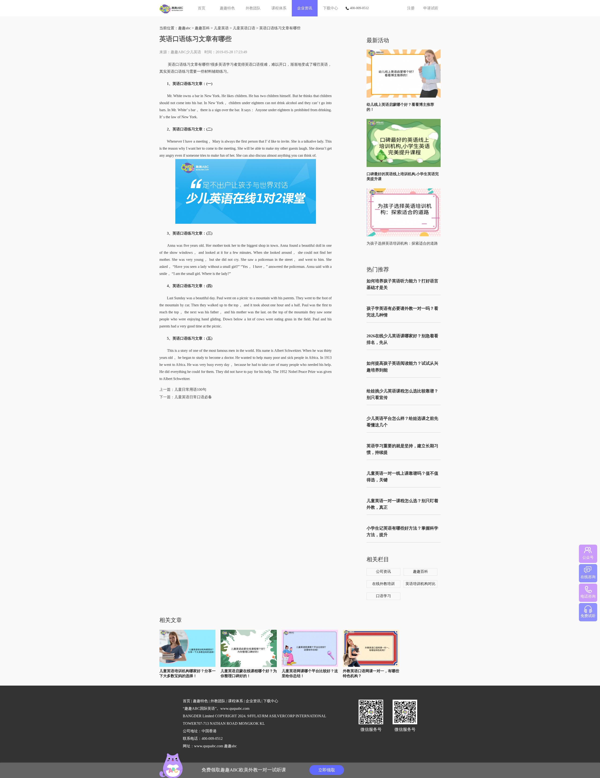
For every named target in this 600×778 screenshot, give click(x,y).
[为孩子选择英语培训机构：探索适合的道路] (405, 235)
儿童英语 (221, 28)
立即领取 (326, 770)
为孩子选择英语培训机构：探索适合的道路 (402, 243)
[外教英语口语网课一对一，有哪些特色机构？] (371, 666)
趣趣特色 (227, 8)
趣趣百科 (202, 28)
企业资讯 (304, 8)
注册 (411, 8)
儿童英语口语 (244, 28)
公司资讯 (383, 571)
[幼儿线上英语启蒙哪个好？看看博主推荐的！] (405, 96)
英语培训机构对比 (420, 584)
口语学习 (383, 596)
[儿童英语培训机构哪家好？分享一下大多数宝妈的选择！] (187, 666)
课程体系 (278, 8)
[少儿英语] (172, 8)
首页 (201, 8)
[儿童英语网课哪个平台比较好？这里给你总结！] (310, 666)
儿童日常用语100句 (190, 389)
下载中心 (330, 8)
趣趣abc (184, 28)
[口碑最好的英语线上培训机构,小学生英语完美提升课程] (405, 166)
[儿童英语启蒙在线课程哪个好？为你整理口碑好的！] (249, 666)
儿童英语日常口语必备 (193, 397)
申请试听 (430, 8)
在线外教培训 (383, 584)
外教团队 (253, 8)
